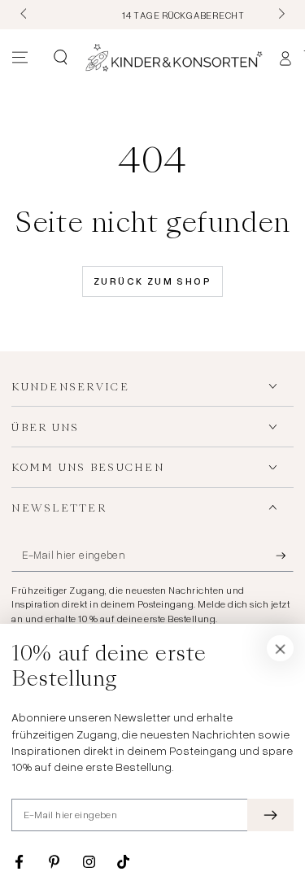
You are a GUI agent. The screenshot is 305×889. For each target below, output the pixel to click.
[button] (60, 58)
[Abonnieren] (285, 556)
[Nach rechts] (280, 14)
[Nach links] (24, 14)
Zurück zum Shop (152, 281)
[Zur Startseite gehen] (174, 57)
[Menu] (20, 58)
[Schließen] (281, 648)
